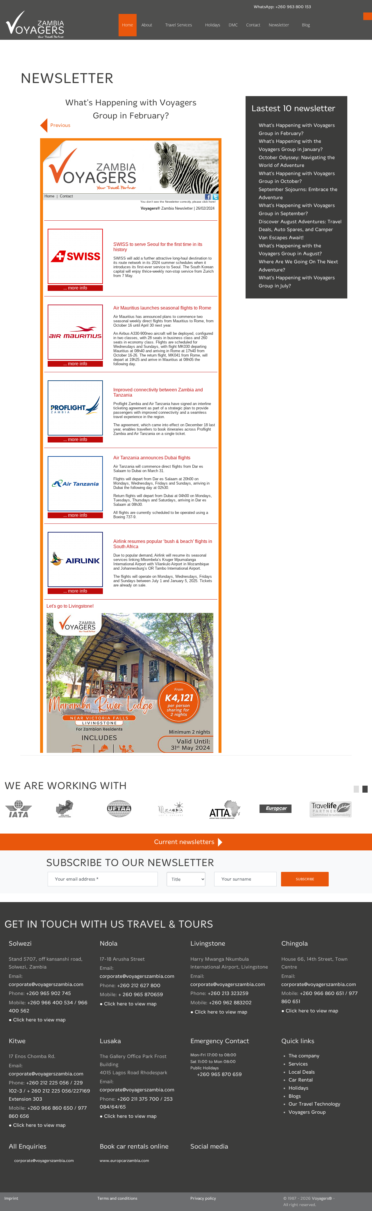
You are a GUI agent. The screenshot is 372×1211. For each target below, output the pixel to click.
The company (304, 1056)
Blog (306, 25)
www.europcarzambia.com (124, 1160)
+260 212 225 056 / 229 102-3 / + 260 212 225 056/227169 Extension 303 (49, 1091)
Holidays (212, 25)
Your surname (236, 879)
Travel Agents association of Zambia (64, 809)
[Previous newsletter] (43, 125)
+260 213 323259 (228, 993)
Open (367, 16)
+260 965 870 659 (219, 1074)
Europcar (275, 809)
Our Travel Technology (314, 1104)
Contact (253, 25)
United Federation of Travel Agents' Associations (119, 809)
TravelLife (331, 809)
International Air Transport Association (18, 809)
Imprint (11, 1198)
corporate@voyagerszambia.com (46, 984)
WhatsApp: (282, 6)
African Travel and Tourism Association (224, 809)
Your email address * (77, 879)
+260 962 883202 (230, 1003)
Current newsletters (186, 842)
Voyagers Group (307, 1112)
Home (127, 25)
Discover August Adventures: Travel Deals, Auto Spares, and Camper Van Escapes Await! (300, 230)
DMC (233, 25)
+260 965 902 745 (48, 993)
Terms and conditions (117, 1198)
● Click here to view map (37, 1020)
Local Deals (302, 1072)
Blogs (295, 1096)
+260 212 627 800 (138, 986)
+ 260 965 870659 (140, 995)
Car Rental (301, 1080)
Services (298, 1064)
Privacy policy (203, 1198)
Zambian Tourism (170, 809)
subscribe (305, 879)
